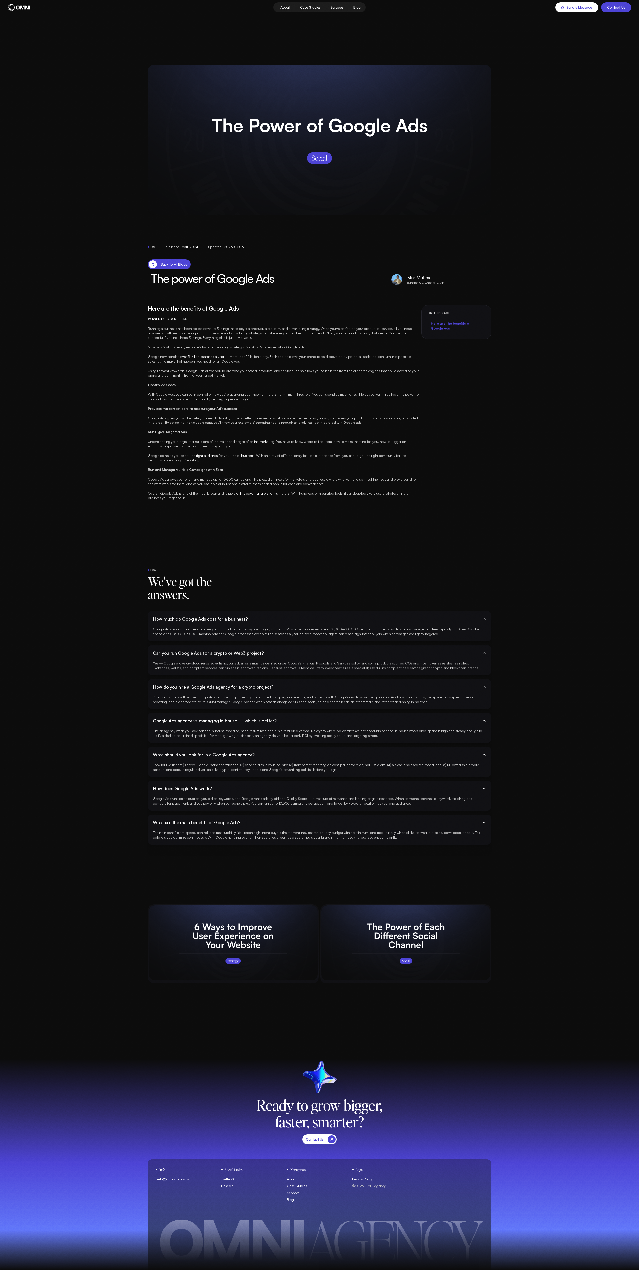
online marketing (262, 441)
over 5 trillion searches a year (202, 356)
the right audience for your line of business (222, 455)
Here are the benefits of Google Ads (451, 325)
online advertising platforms (257, 493)
